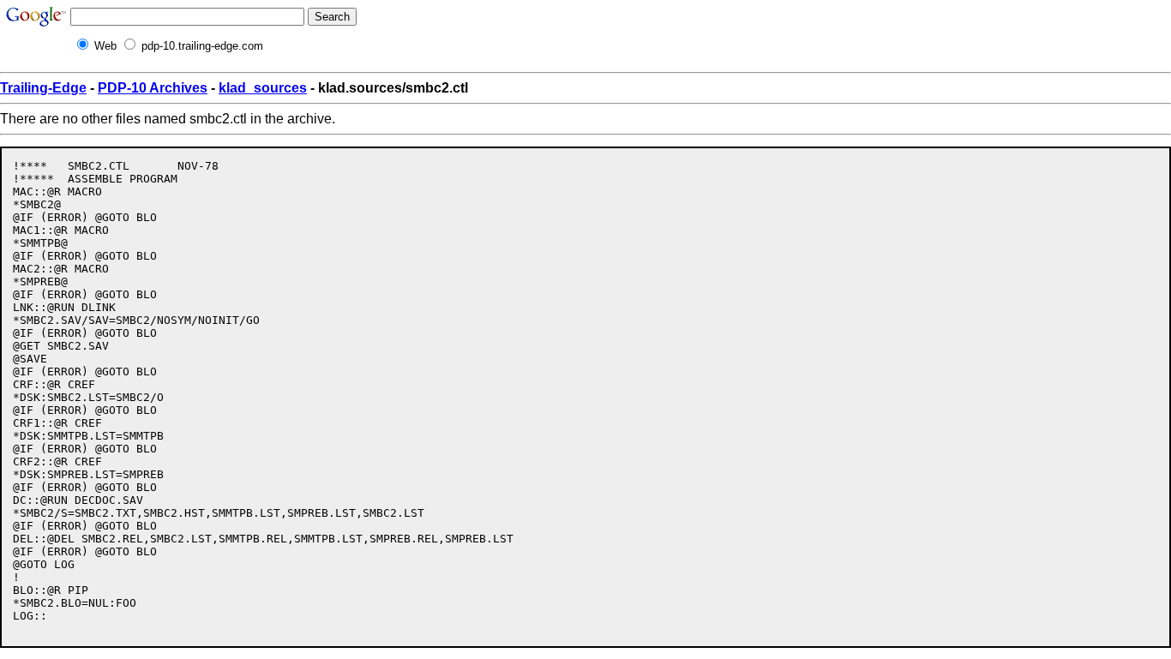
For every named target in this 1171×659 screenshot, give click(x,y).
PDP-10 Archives (152, 88)
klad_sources (263, 88)
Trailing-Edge (43, 88)
